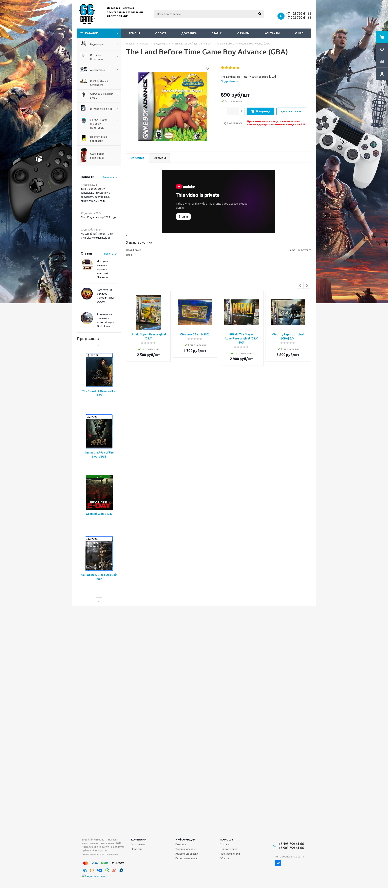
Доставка (189, 33)
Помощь (226, 839)
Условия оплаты (185, 849)
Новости (136, 849)
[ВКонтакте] (278, 863)
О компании (138, 844)
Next (307, 285)
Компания (139, 839)
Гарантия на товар (186, 858)
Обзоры (225, 858)
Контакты (272, 33)
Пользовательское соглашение (100, 854)
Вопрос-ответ (229, 849)
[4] (234, 67)
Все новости (109, 177)
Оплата (160, 33)
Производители (230, 853)
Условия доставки (186, 853)
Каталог (91, 33)
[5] (238, 67)
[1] (223, 67)
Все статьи (110, 253)
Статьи (217, 33)
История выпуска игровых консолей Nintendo (103, 269)
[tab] (229, 81)
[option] (99, 381)
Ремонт (134, 33)
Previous (300, 285)
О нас (299, 33)
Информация (185, 839)
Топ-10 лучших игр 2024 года (98, 217)
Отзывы (243, 33)
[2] (227, 67)
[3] (230, 67)
